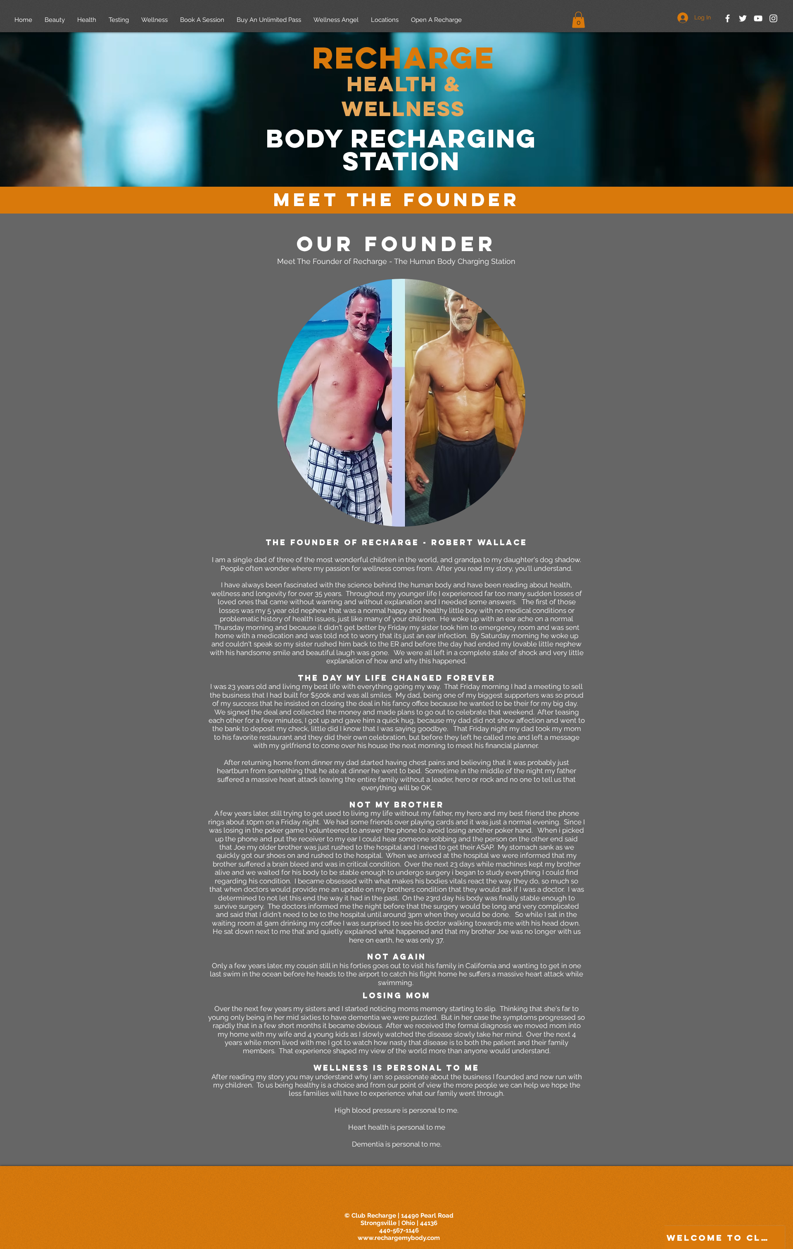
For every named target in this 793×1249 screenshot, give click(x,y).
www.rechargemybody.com (399, 1238)
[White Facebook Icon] (727, 18)
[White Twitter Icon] (743, 18)
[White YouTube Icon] (758, 18)
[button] (578, 20)
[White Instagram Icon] (773, 18)
